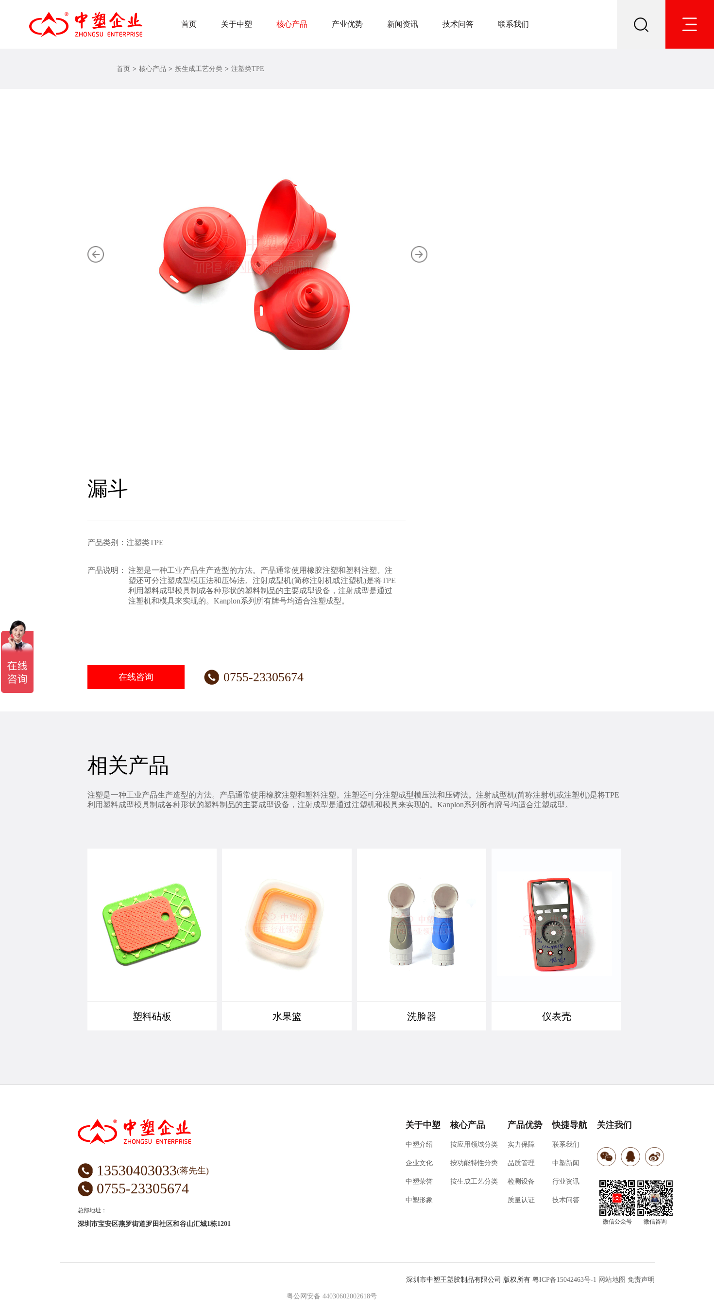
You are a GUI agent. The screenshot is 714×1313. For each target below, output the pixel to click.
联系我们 (513, 24)
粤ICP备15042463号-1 (564, 1279)
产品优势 (525, 1125)
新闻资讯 (402, 24)
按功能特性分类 (474, 1163)
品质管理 (521, 1163)
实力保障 (521, 1144)
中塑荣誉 (419, 1181)
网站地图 (612, 1279)
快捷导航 (569, 1125)
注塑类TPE (247, 68)
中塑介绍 (419, 1144)
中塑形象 (419, 1200)
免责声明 (641, 1279)
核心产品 (291, 24)
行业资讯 (565, 1181)
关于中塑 (236, 24)
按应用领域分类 (474, 1144)
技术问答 (458, 24)
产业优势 (347, 24)
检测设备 (521, 1181)
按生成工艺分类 (198, 68)
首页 (189, 24)
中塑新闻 (565, 1163)
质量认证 (521, 1200)
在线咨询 (136, 677)
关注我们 (614, 1125)
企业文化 (419, 1163)
